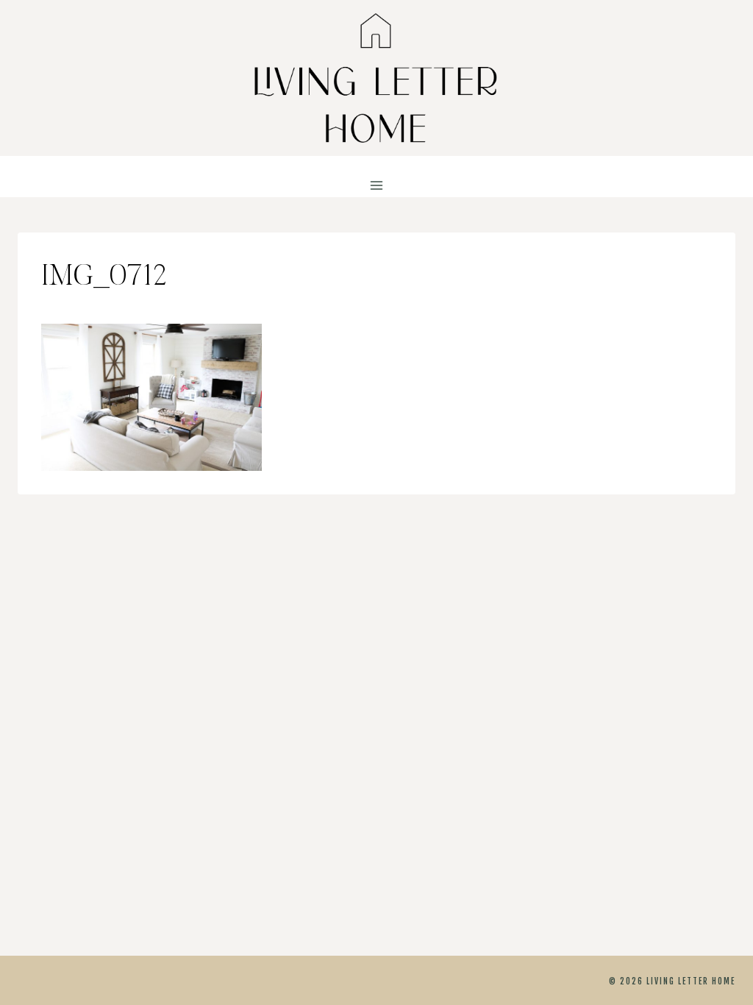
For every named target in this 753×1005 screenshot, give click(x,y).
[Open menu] (376, 185)
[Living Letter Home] (376, 78)
